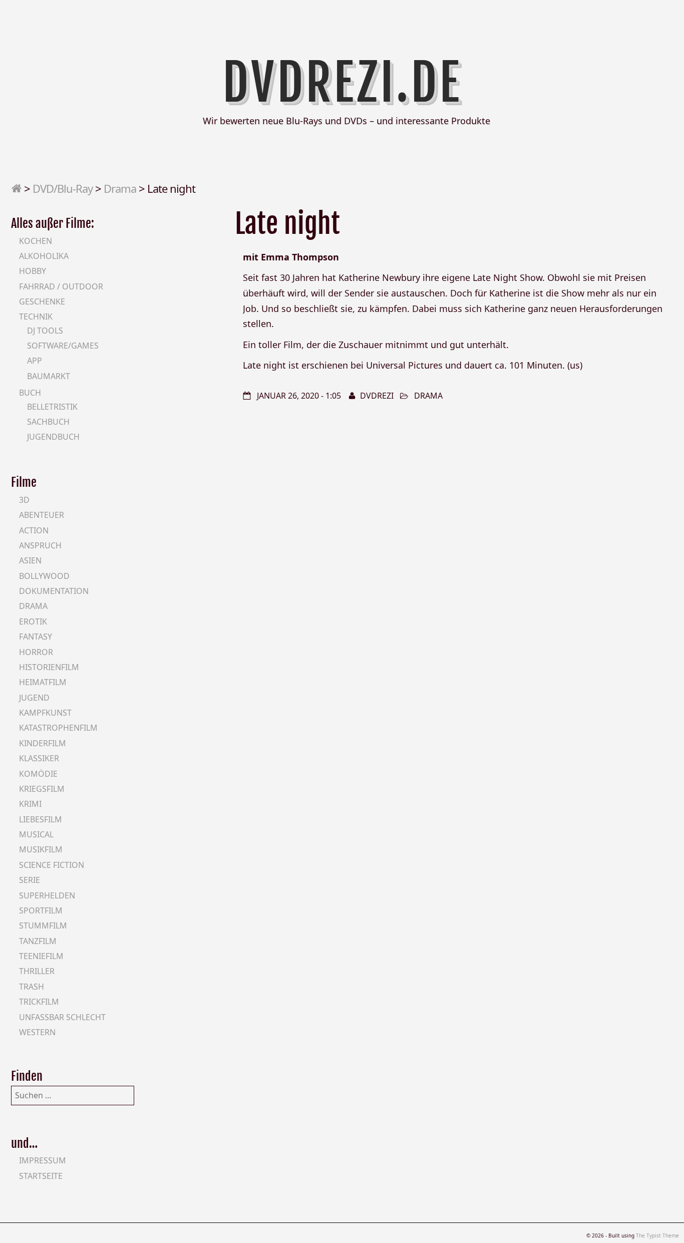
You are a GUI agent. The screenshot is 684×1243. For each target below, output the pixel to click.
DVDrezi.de (342, 82)
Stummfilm (43, 925)
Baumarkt (48, 376)
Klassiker (39, 758)
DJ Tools (45, 330)
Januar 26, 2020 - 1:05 (299, 395)
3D (24, 499)
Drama (120, 188)
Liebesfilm (40, 819)
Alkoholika (44, 255)
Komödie (38, 773)
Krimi (30, 803)
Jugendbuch (53, 436)
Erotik (33, 621)
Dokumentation (54, 590)
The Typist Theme (657, 1235)
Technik (36, 316)
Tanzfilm (38, 941)
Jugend (34, 697)
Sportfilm (41, 910)
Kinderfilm (42, 743)
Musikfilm (41, 849)
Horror (36, 652)
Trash (31, 986)
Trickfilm (39, 1001)
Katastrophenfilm (58, 727)
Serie (29, 879)
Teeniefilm (41, 956)
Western (37, 1032)
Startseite (41, 1175)
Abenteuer (41, 514)
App (34, 360)
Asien (30, 560)
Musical (36, 834)
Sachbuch (48, 421)
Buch (30, 392)
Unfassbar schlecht (62, 1017)
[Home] (16, 188)
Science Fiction (51, 864)
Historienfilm (49, 667)
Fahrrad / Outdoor (61, 286)
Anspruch (40, 545)
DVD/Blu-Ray (63, 188)
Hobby (32, 270)
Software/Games (63, 345)
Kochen (35, 240)
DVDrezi (377, 395)
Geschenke (42, 301)
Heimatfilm (43, 682)
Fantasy (35, 636)
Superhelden (47, 895)
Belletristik (52, 406)
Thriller (37, 971)
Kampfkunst (45, 712)
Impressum (42, 1160)
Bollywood (44, 575)
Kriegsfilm (42, 788)
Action (34, 530)
